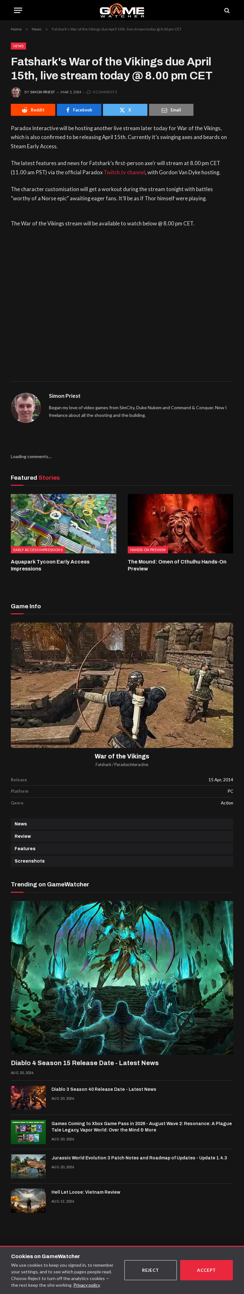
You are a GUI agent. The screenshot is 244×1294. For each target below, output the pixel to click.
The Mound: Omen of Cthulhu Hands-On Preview (177, 565)
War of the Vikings (122, 756)
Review (23, 836)
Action (227, 802)
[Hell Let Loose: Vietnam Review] (28, 1201)
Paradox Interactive (131, 764)
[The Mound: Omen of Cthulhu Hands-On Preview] (180, 523)
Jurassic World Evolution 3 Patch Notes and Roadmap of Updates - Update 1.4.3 (139, 1158)
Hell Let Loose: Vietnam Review (85, 1192)
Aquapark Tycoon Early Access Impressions (50, 565)
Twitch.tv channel (124, 172)
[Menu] (18, 10)
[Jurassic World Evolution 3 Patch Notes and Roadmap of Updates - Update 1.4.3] (28, 1166)
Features (25, 848)
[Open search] (226, 10)
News (18, 46)
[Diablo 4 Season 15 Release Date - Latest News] (122, 978)
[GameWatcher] (122, 10)
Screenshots (30, 861)
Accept (206, 1270)
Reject (150, 1270)
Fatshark (104, 764)
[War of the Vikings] (122, 685)
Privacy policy (86, 1285)
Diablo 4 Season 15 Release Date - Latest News (85, 1062)
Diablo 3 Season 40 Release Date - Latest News (103, 1089)
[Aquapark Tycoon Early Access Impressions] (63, 523)
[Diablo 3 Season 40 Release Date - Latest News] (28, 1098)
